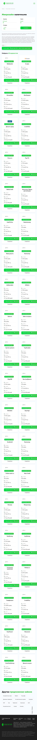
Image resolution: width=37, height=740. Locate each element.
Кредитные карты (15, 719)
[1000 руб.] (3, 22)
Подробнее (9, 83)
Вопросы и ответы (29, 719)
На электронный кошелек (20, 699)
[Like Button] (3, 45)
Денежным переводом (7, 699)
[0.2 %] (4, 28)
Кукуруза (31, 699)
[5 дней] (20, 22)
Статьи (25, 718)
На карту (22, 706)
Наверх (32, 712)
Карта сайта (33, 719)
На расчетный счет (7, 706)
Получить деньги (9, 80)
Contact (15, 706)
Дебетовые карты (21, 719)
